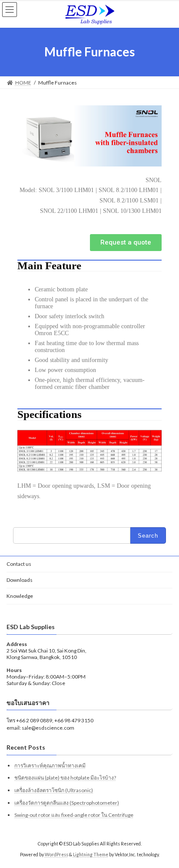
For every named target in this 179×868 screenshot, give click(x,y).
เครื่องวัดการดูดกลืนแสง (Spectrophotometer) (66, 802)
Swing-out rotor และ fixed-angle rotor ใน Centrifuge (73, 815)
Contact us (19, 564)
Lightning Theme (90, 854)
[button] (126, 242)
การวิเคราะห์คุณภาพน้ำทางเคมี (50, 765)
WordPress (56, 854)
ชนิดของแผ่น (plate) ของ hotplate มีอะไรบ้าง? (65, 778)
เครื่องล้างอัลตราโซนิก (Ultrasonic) (53, 790)
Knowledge (20, 596)
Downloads (20, 580)
